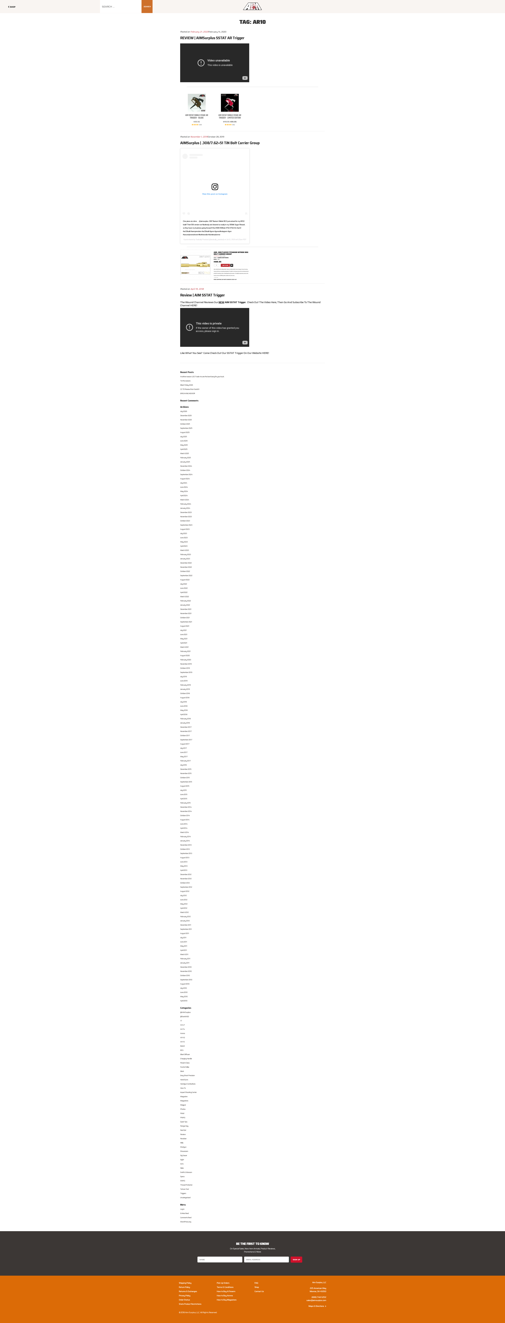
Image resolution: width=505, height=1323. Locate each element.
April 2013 (183, 870)
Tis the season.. (185, 380)
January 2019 (185, 689)
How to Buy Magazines (226, 1299)
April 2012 (183, 908)
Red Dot (183, 1130)
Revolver (183, 1138)
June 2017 (183, 752)
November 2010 (186, 971)
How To (183, 1088)
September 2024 (186, 474)
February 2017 (185, 760)
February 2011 (185, 958)
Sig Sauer (183, 1155)
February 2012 (185, 916)
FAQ (256, 1283)
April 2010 (183, 1000)
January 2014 (185, 840)
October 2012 (185, 882)
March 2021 (184, 647)
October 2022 (185, 571)
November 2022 (186, 567)
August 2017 (184, 743)
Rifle (181, 1142)
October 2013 (185, 849)
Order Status (184, 1299)
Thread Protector (186, 1184)
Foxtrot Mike (184, 1067)
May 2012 (183, 903)
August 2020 (185, 655)
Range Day (184, 1125)
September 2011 (186, 929)
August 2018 (184, 697)
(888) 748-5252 (319, 1297)
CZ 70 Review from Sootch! (189, 389)
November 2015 (185, 773)
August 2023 (185, 529)
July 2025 (183, 436)
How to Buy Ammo (225, 1295)
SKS (181, 1163)
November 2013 (185, 844)
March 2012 (184, 912)
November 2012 (185, 878)
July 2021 (183, 630)
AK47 (182, 1024)
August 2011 (184, 933)
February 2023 (185, 554)
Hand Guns (184, 1079)
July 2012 (183, 895)
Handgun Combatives (187, 1083)
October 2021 (185, 617)
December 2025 (186, 415)
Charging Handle (186, 1058)
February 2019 (185, 684)
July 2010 (183, 988)
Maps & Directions (316, 1306)
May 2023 (184, 541)
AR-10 (182, 1037)
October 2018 (185, 693)
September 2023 (186, 524)
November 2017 (186, 731)
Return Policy (184, 1287)
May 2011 (183, 945)
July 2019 (183, 676)
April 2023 (183, 546)
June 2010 (183, 992)
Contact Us (259, 1291)
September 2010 (186, 979)
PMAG (182, 1117)
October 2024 (185, 470)
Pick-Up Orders (223, 1283)
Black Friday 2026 (186, 385)
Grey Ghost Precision (187, 1075)
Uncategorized (185, 1197)
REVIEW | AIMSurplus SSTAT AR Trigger (212, 38)
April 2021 (183, 642)
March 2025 (184, 453)
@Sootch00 (184, 1016)
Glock (182, 1071)
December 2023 (186, 512)
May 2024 (184, 491)
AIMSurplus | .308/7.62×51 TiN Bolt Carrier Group (220, 143)
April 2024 (184, 495)
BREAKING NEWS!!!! (187, 393)
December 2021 (185, 609)
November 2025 (186, 419)
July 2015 (183, 790)
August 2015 (184, 786)
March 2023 (184, 550)
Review (183, 1134)
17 (181, 1020)
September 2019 (186, 672)
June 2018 (183, 706)
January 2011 (184, 962)
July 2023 (183, 533)
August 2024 (185, 478)
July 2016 (183, 764)
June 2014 (184, 823)
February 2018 (185, 718)
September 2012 (186, 887)
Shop (256, 1287)
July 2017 (183, 748)
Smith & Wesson (186, 1172)
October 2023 (185, 520)
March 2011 (184, 954)
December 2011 (185, 924)
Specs (182, 1176)
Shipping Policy (185, 1283)
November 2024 (186, 466)
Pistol (182, 1113)
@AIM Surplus (185, 1012)
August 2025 (185, 432)
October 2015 (185, 777)
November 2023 (186, 516)
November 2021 (185, 613)
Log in (182, 1209)
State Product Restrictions (190, 1304)
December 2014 (186, 807)
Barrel (182, 1045)
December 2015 (185, 769)
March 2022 (184, 596)
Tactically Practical (202, 239)
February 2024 (185, 503)
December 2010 (185, 967)
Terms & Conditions (225, 1287)
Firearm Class (185, 1062)
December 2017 (185, 727)
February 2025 (185, 457)
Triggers (183, 1193)
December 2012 (185, 874)
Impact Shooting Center (188, 1092)
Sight (182, 1159)
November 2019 (186, 663)
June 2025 (184, 440)
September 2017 (186, 739)
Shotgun (183, 1147)
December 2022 (186, 562)
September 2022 (186, 575)
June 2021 (183, 634)
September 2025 (186, 428)
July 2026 (183, 411)
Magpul (183, 1104)
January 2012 (185, 920)
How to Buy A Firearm (226, 1291)
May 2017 (184, 756)
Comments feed (185, 1217)
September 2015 (186, 781)
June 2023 (184, 537)
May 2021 (183, 638)
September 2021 (186, 621)
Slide (182, 1168)
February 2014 (185, 836)
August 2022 (185, 579)
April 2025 (183, 449)
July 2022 (183, 583)
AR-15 (182, 1041)
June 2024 (184, 487)
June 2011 (183, 941)
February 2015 (185, 802)
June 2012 (183, 899)
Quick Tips (183, 1121)
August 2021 (184, 626)
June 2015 (183, 794)
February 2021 (185, 651)
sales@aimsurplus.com (316, 1300)
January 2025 (185, 461)
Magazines (184, 1100)
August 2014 (185, 819)
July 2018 (183, 701)
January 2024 (185, 508)
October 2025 (185, 423)
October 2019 (185, 668)
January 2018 (185, 722)
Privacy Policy (184, 1295)
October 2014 (185, 815)
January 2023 (185, 558)
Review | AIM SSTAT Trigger (202, 295)
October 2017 (185, 735)
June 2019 (183, 680)
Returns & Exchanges (188, 1291)
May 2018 (184, 710)
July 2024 (183, 482)
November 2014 (186, 811)
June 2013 (183, 861)
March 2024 (184, 499)
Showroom (184, 1151)
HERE (193, 305)
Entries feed (184, 1213)
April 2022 (183, 592)
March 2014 (184, 832)
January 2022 (185, 604)
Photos (182, 1109)
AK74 (182, 1029)
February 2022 (185, 600)
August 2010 (184, 983)
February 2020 (185, 659)
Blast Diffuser (185, 1054)
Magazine (183, 1096)
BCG (181, 1050)
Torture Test (184, 1189)
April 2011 (183, 950)
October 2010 (185, 975)
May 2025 (184, 444)
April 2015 (183, 798)
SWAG (182, 1180)
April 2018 (183, 714)
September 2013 (186, 853)
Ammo (182, 1033)
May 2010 (184, 996)
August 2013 (184, 857)
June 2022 (184, 588)
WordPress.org (185, 1221)
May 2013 (183, 866)
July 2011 (183, 937)
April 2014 (183, 828)
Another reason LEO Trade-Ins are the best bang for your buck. (202, 376)
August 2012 (184, 891)
